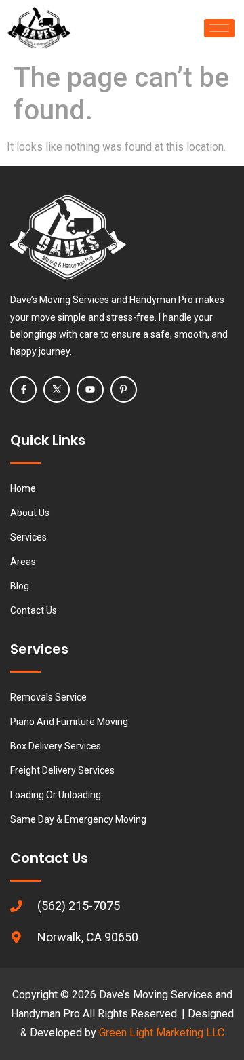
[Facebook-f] (23, 389)
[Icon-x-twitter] (56, 389)
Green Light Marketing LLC (161, 1032)
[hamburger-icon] (219, 28)
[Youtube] (90, 389)
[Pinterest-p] (123, 389)
